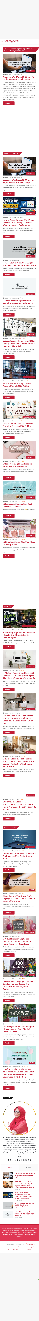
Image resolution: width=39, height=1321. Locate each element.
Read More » (8, 103)
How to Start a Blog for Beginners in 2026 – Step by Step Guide (18, 50)
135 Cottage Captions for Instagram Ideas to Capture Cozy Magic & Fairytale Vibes (18, 1029)
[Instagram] (24, 1160)
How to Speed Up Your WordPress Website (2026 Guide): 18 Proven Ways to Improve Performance (18, 222)
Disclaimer (23, 1250)
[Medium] (26, 1160)
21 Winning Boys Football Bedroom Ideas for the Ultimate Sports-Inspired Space (19, 635)
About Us (6, 1247)
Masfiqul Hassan (8, 893)
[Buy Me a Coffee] (30, 1160)
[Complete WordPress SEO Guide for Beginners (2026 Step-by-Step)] (8, 1175)
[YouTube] (19, 1160)
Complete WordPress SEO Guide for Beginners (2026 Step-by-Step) (19, 78)
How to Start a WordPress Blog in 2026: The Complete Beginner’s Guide (24, 1205)
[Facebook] (9, 1160)
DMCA (29, 1250)
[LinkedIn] (15, 1160)
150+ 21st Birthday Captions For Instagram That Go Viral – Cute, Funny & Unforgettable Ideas (17, 941)
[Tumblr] (22, 1160)
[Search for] (2, 42)
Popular (28, 1167)
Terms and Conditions (14, 1250)
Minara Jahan (7, 74)
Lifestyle (7, 606)
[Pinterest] (13, 1160)
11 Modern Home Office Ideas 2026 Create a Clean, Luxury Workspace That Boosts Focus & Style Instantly (19, 675)
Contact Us (13, 1247)
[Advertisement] (19, 19)
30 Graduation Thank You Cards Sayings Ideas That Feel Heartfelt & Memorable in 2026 (19, 898)
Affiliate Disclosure (22, 1247)
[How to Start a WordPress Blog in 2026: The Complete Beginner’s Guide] (8, 1205)
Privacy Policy (31, 1247)
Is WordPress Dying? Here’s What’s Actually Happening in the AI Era (25, 1213)
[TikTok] (28, 1160)
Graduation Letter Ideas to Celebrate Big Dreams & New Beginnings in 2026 (19, 856)
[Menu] (37, 42)
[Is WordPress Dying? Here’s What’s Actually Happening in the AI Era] (8, 1214)
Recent (10, 1167)
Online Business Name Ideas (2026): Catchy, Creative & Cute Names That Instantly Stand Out (19, 343)
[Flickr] (17, 1160)
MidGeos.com (31, 1244)
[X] (11, 1160)
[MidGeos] (12, 41)
